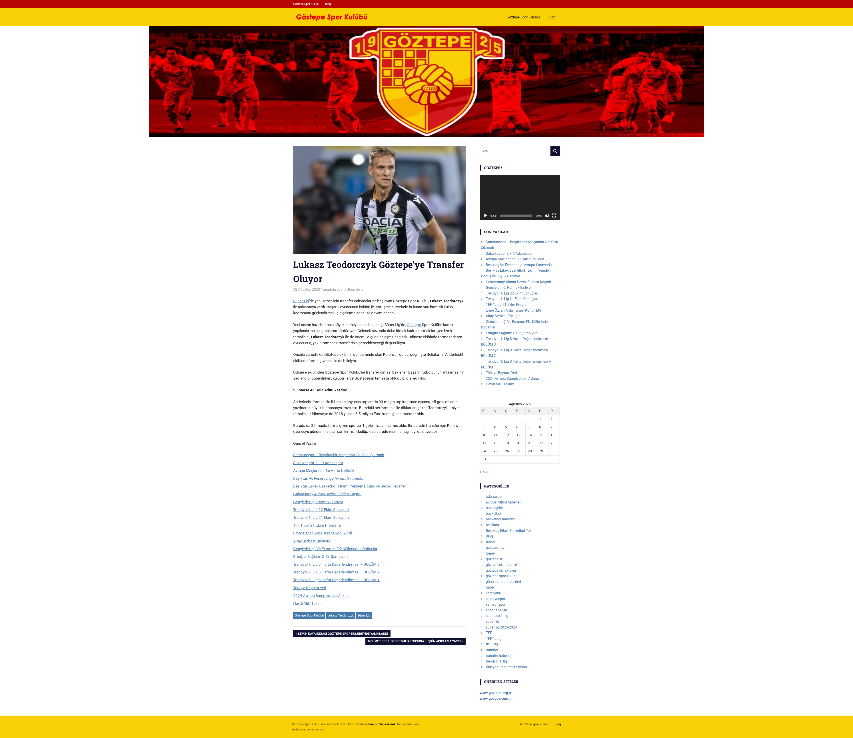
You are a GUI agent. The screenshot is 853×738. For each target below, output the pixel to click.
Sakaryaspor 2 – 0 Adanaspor (318, 463)
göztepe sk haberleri (501, 565)
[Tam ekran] (554, 215)
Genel (359, 289)
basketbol (493, 513)
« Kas (484, 471)
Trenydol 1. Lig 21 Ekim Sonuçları (321, 517)
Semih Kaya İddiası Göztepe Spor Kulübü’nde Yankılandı (343, 634)
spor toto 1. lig (497, 616)
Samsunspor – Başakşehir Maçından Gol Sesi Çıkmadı (338, 455)
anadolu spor (333, 289)
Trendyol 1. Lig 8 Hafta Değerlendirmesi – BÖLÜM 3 (336, 564)
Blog (328, 4)
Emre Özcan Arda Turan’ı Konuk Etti (322, 533)
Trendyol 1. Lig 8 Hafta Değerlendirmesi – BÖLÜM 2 (336, 572)
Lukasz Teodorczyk (340, 615)
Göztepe (414, 324)
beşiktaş (492, 525)
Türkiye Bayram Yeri (309, 588)
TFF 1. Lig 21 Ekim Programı (317, 525)
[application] (520, 197)
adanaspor (494, 496)
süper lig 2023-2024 (501, 627)
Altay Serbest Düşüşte (311, 541)
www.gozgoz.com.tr (496, 698)
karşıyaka (493, 593)
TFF (489, 633)
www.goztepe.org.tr (496, 693)
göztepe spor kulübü (502, 576)
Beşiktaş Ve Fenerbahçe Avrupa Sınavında (328, 478)
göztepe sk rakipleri (501, 570)
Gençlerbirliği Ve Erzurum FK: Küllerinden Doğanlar (335, 549)
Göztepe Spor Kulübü (306, 4)
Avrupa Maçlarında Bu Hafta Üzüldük (323, 470)
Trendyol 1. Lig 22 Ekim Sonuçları (321, 509)
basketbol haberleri (501, 519)
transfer (492, 650)
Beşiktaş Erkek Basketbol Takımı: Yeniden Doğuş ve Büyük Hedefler (349, 486)
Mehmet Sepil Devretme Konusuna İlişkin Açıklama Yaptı (414, 642)
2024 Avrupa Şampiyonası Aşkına (321, 595)
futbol (490, 542)
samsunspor (495, 604)
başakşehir (494, 508)
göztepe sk (494, 559)
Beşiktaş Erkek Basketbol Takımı (511, 531)
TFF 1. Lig (494, 639)
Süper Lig (301, 301)
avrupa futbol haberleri (503, 502)
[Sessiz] (547, 215)
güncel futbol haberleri (503, 582)
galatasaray (495, 547)
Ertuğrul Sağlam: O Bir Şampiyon (320, 556)
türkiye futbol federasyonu (506, 667)
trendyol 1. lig (496, 661)
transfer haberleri (499, 656)
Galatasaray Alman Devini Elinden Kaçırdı (327, 494)
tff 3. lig (492, 644)
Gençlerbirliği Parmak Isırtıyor (318, 502)
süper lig (492, 621)
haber (490, 587)
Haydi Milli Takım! (308, 603)
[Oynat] (485, 215)
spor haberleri (496, 610)
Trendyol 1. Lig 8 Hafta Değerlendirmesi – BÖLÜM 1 (336, 580)
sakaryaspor (495, 599)
